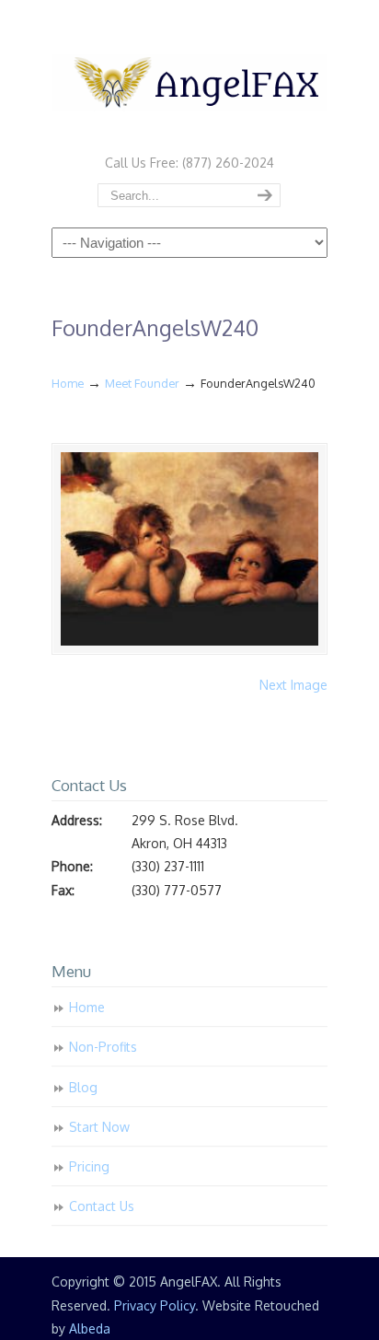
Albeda (89, 1328)
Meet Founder (142, 383)
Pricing (89, 1166)
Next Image (293, 685)
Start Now (99, 1127)
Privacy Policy (154, 1305)
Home (68, 383)
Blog (83, 1087)
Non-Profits (103, 1047)
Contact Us (101, 1206)
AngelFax (189, 75)
